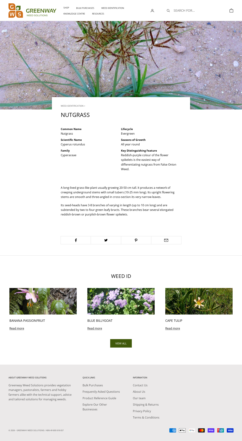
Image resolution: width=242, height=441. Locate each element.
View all (121, 343)
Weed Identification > (73, 105)
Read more (16, 328)
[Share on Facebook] (76, 240)
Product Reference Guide (99, 398)
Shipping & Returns (146, 405)
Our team (139, 398)
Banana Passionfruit (27, 320)
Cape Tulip (173, 320)
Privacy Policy (142, 411)
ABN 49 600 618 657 (55, 430)
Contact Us (140, 385)
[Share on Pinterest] (136, 240)
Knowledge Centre (74, 13)
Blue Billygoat (99, 320)
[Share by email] (166, 240)
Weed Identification (112, 8)
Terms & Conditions (146, 417)
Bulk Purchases (85, 8)
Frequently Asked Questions (101, 392)
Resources (98, 13)
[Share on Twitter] (106, 240)
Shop (66, 7)
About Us (139, 392)
